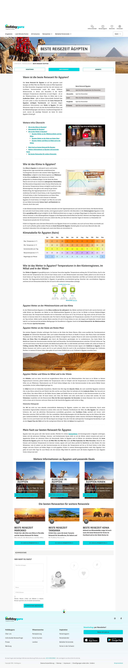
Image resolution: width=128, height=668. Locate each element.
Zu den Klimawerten (29, 543)
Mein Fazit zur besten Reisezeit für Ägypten (41, 147)
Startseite (17, 63)
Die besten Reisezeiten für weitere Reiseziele (42, 154)
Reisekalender (27, 63)
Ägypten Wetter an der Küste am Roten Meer (45, 138)
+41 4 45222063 (51, 658)
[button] (103, 632)
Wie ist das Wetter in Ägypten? (37, 131)
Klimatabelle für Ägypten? (36, 129)
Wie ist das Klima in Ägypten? (37, 127)
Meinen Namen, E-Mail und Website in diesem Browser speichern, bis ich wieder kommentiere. (28, 599)
